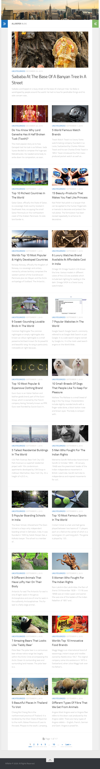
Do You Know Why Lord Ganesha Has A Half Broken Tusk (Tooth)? (28, 134)
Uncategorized (18, 71)
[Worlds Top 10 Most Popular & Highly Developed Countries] (30, 238)
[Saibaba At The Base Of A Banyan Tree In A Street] (50, 50)
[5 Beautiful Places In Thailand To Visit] (30, 686)
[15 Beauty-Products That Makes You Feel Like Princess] (70, 176)
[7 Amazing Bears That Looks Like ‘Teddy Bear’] (30, 624)
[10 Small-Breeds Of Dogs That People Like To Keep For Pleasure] (70, 367)
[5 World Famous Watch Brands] (70, 113)
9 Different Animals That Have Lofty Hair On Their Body (27, 582)
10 (54, 744)
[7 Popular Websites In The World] (70, 305)
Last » (68, 744)
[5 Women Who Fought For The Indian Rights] (70, 561)
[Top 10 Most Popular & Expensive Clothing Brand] (30, 367)
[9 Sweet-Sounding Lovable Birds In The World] (30, 305)
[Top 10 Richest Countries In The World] (30, 176)
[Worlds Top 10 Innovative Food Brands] (70, 624)
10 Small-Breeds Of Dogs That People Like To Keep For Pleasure (70, 388)
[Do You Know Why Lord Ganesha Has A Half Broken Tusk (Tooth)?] (30, 113)
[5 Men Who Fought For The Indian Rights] (70, 433)
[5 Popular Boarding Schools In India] (30, 499)
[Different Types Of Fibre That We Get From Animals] (70, 686)
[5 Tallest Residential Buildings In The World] (30, 433)
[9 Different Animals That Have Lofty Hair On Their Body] (30, 561)
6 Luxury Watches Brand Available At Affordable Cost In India (69, 260)
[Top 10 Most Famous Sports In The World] (70, 499)
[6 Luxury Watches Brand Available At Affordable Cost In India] (70, 238)
